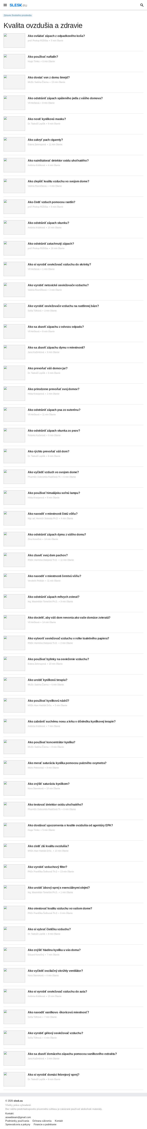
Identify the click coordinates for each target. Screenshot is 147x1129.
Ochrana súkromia (41, 1121)
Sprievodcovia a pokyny (17, 1124)
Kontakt (59, 1121)
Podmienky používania (17, 1121)
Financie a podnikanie (45, 1124)
